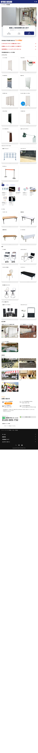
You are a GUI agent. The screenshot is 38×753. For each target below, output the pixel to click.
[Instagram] (19, 445)
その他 (4, 4)
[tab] (3, 185)
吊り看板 (10, 195)
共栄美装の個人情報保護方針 (7, 411)
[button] (10, 64)
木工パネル (17, 193)
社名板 (31, 195)
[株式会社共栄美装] (6, 2)
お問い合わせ (8, 403)
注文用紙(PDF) (8, 405)
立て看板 (3, 195)
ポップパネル (25, 195)
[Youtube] (22, 445)
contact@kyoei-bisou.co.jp (29, 406)
